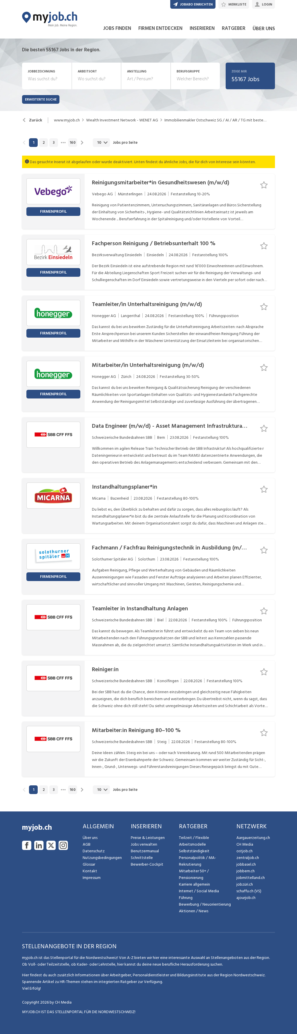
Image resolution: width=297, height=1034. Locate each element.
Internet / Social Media (199, 891)
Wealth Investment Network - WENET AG (122, 120)
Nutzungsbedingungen (102, 857)
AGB (86, 844)
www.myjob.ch (67, 120)
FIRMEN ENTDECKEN (160, 28)
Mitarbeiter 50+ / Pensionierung (194, 874)
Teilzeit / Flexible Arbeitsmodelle (194, 841)
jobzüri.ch (244, 884)
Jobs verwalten (144, 844)
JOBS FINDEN (117, 28)
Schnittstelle (142, 857)
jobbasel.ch (246, 864)
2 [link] (44, 142)
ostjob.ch (244, 851)
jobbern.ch (245, 871)
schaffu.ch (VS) (248, 891)
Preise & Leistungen (148, 837)
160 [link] (73, 142)
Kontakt (90, 871)
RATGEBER (233, 28)
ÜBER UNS (264, 28)
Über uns (90, 837)
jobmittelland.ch (250, 877)
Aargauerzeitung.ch (253, 837)
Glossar (89, 864)
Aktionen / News (193, 911)
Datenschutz (94, 851)
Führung (186, 897)
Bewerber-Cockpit (147, 864)
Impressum (92, 877)
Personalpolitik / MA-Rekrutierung (197, 861)
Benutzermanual (145, 851)
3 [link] (54, 142)
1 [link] (33, 142)
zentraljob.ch (247, 857)
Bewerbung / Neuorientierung (205, 904)
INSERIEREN (202, 28)
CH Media (244, 844)
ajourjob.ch (246, 897)
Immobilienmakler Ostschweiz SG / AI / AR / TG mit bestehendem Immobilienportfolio (215, 120)
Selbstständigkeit (194, 851)
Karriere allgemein (194, 884)
